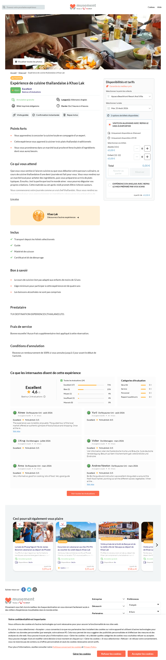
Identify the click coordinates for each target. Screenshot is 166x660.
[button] (129, 124)
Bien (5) (67, 389)
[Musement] (83, 7)
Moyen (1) (68, 394)
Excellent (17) (69, 385)
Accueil (13, 73)
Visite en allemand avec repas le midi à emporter (130, 124)
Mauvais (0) (68, 402)
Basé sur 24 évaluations (31, 92)
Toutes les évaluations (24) (74, 380)
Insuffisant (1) (69, 398)
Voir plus (16, 431)
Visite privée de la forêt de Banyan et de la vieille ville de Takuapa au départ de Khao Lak (118, 547)
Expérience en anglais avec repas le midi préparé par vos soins (131, 185)
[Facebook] (23, 589)
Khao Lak (22, 73)
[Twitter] (28, 589)
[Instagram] (34, 589)
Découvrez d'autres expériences (61, 217)
